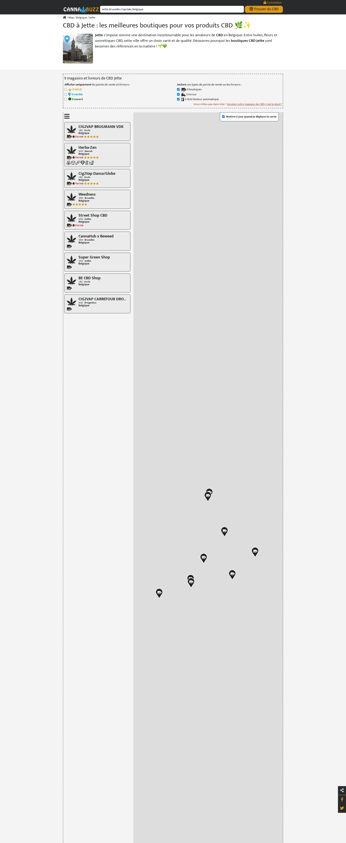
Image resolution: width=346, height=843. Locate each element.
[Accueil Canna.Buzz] (64, 17)
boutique (194, 89)
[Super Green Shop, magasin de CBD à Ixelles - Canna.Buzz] (71, 259)
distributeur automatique (202, 99)
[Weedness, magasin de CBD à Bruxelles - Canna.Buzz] (71, 196)
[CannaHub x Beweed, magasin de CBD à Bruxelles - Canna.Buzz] (71, 238)
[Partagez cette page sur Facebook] (342, 799)
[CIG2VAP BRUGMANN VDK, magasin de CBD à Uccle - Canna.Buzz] (71, 129)
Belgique (81, 17)
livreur (191, 94)
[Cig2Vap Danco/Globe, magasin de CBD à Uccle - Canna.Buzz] (71, 175)
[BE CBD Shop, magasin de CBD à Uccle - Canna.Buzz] (71, 280)
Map (71, 17)
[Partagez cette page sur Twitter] (342, 808)
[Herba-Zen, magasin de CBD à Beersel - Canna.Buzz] (71, 150)
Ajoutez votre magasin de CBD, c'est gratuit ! (254, 104)
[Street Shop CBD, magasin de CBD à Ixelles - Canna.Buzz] (71, 217)
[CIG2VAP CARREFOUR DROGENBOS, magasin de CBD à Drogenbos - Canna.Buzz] (71, 301)
